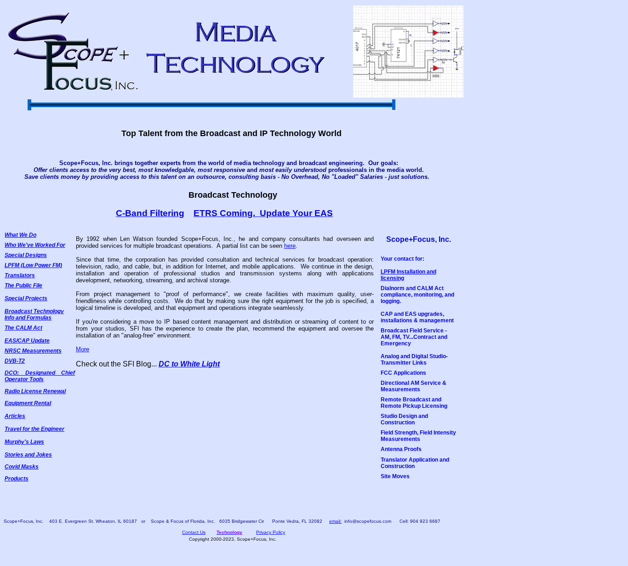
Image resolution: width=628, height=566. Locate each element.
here (290, 245)
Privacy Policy (270, 532)
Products (17, 478)
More (82, 349)
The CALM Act (23, 328)
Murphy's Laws (24, 442)
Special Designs (26, 255)
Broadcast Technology (34, 311)
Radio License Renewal (35, 391)
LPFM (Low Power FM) (33, 265)
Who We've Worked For (35, 245)
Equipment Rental (28, 403)
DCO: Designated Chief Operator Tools (40, 376)
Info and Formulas (28, 317)
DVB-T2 (15, 361)
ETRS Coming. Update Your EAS (263, 213)
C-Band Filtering (150, 213)
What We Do (20, 235)
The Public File (23, 285)
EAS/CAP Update (27, 340)
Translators (20, 275)
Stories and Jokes (28, 455)
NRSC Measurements (33, 351)
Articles (15, 416)
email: (335, 521)
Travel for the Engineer (34, 429)
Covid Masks (22, 466)
